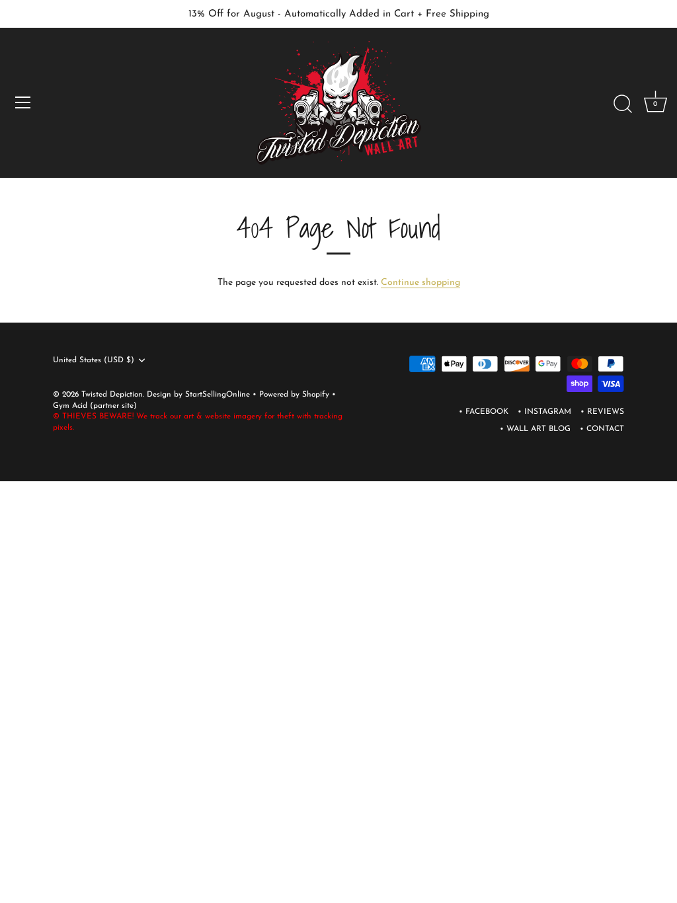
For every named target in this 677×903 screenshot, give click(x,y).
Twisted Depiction (112, 395)
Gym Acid (70, 406)
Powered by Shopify (295, 395)
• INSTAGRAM (544, 412)
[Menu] (23, 102)
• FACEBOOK (483, 412)
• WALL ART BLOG (535, 429)
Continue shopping (420, 283)
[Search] (622, 104)
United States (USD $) (93, 360)
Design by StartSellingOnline (200, 395)
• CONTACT (602, 429)
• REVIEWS (602, 412)
